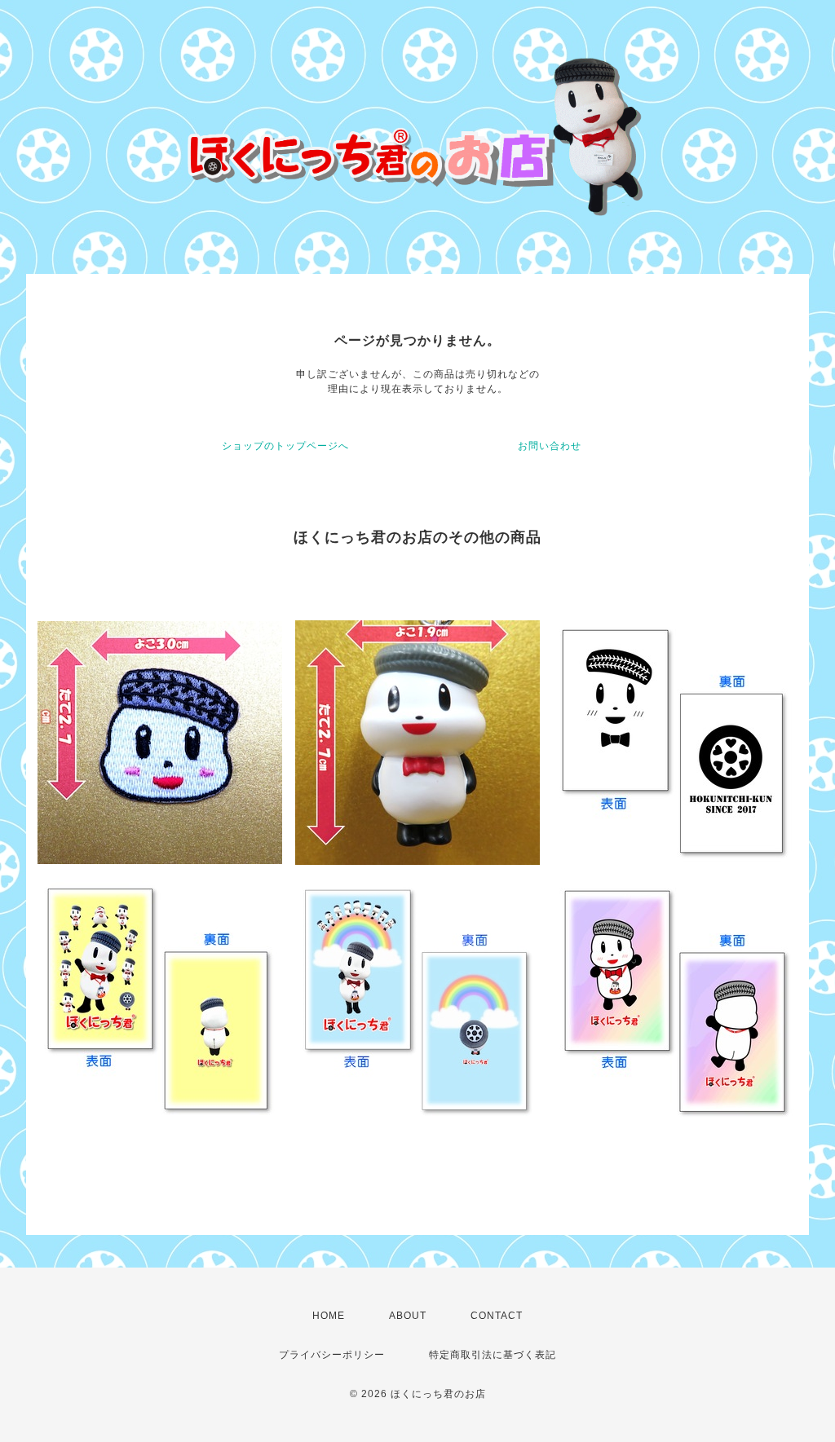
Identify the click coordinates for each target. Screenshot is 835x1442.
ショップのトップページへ (285, 446)
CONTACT (497, 1315)
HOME (328, 1315)
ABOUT (407, 1315)
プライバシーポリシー (332, 1354)
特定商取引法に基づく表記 (492, 1354)
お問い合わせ (549, 446)
